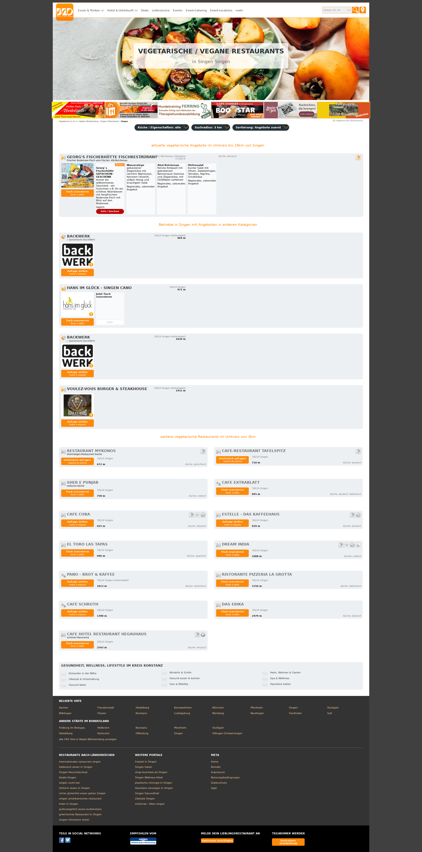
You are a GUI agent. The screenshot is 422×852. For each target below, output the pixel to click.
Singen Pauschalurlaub (73, 772)
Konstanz (141, 713)
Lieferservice (161, 10)
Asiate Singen (67, 777)
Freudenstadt (105, 707)
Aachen (63, 707)
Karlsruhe (103, 733)
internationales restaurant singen (80, 761)
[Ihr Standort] (362, 10)
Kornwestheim (183, 707)
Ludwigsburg (182, 713)
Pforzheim (257, 707)
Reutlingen (257, 713)
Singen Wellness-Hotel (149, 777)
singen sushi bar (69, 782)
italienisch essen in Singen (75, 766)
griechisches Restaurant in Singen (80, 814)
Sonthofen (295, 713)
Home (214, 761)
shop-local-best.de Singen (151, 772)
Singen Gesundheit (147, 793)
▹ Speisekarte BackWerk (81, 239)
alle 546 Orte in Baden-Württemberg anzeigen (88, 739)
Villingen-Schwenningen (227, 733)
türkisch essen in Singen (74, 788)
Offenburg (142, 733)
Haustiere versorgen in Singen (154, 788)
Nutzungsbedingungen (225, 777)
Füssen (101, 713)
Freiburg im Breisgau (72, 727)
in (68, 121)
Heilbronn (103, 727)
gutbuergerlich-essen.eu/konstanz (80, 809)
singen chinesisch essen (74, 819)
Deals (145, 10)
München (218, 707)
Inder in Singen (68, 803)
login (214, 788)
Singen (293, 707)
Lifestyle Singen (145, 798)
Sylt (329, 713)
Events (177, 10)
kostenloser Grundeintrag (288, 842)
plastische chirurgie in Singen (153, 782)
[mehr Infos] (77, 175)
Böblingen (65, 713)
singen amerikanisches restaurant (80, 798)
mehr (239, 10)
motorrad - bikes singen (150, 803)
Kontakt (216, 766)
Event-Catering (196, 10)
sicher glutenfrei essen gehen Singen (82, 793)
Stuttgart (333, 707)
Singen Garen (143, 766)
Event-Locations (221, 10)
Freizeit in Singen (146, 761)
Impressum (218, 772)
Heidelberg (142, 707)
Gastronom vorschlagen (217, 840)
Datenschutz (219, 782)
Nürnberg (218, 713)
